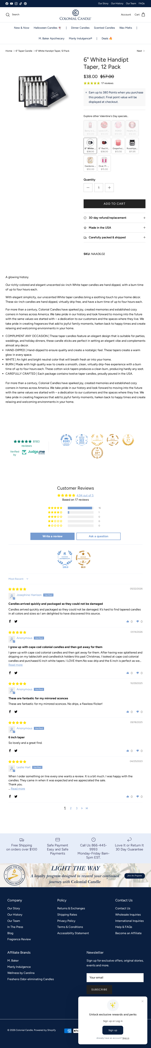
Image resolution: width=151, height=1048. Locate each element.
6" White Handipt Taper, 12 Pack (52, 50)
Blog (10, 933)
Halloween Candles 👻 (48, 27)
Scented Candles (104, 27)
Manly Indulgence (19, 967)
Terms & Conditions (70, 927)
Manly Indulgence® (80, 38)
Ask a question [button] (98, 536)
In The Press (15, 927)
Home (9, 50)
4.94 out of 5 (85, 495)
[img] (17, 589)
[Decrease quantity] (88, 187)
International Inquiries (129, 921)
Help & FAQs (123, 927)
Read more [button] (15, 665)
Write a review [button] (52, 536)
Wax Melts (125, 27)
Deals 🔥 (107, 38)
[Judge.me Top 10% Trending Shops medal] (97, 453)
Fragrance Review (19, 939)
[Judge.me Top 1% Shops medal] (128, 440)
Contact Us (122, 908)
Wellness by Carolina (20, 973)
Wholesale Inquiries (128, 914)
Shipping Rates (67, 914)
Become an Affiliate (128, 933)
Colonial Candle (24, 1030)
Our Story (103, 3)
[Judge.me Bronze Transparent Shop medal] (113, 440)
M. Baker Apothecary (51, 38)
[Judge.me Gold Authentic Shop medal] (97, 440)
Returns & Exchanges (71, 908)
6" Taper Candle (24, 50)
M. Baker (13, 960)
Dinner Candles (80, 27)
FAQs (142, 3)
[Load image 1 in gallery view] (41, 91)
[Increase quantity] (109, 187)
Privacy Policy (66, 921)
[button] (55, 508)
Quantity (89, 179)
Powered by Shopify (45, 1030)
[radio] (90, 128)
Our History (117, 3)
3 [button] (77, 808)
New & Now (21, 27)
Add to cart (114, 203)
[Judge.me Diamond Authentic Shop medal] (64, 558)
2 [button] (71, 808)
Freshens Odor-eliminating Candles (30, 979)
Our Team (131, 3)
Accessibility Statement (73, 933)
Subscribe (99, 989)
